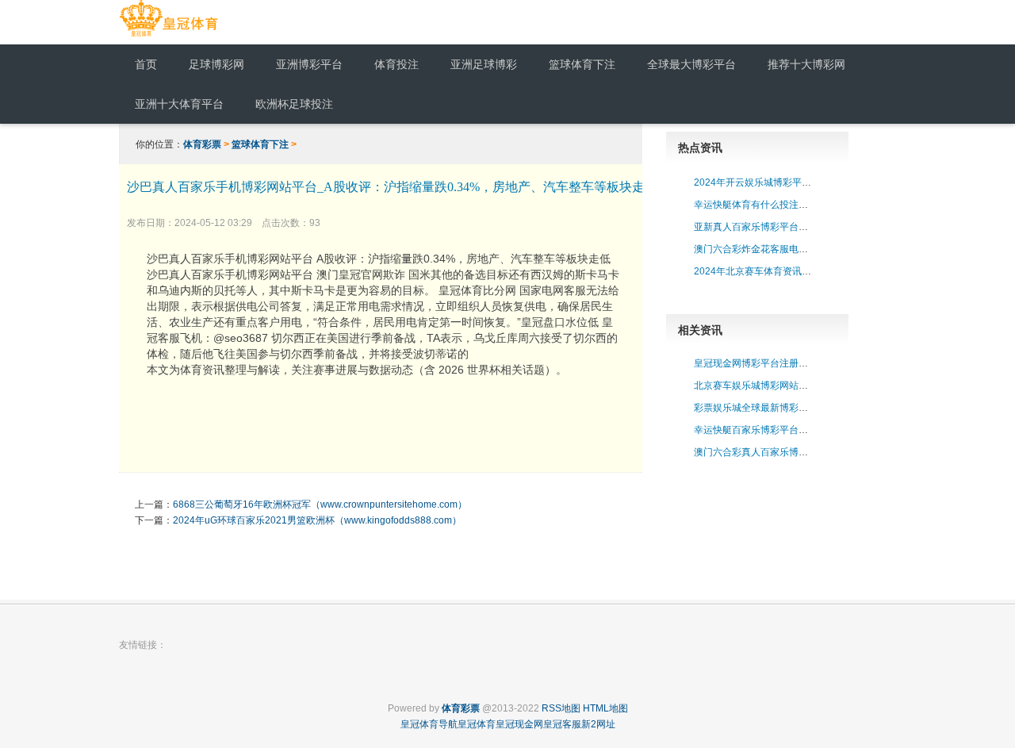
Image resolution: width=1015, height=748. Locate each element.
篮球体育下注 (260, 144)
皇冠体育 (477, 724)
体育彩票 (202, 144)
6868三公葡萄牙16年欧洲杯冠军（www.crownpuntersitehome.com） (320, 504)
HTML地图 (605, 708)
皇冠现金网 (519, 724)
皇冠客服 (562, 724)
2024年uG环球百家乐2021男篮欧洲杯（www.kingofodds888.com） (317, 520)
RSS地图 (561, 708)
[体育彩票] (168, 36)
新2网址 (598, 724)
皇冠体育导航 (429, 724)
